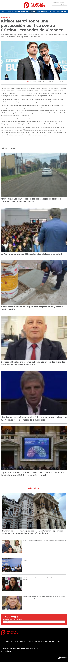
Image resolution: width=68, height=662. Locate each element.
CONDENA (64, 81)
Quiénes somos (30, 644)
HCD (50, 11)
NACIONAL (33, 11)
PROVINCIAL (25, 11)
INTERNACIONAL (42, 11)
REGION (17, 11)
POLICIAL (63, 11)
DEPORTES (56, 11)
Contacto (39, 644)
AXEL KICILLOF (33, 81)
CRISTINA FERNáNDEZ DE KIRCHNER (45, 81)
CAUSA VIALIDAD (58, 81)
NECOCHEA (10, 11)
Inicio (3, 11)
